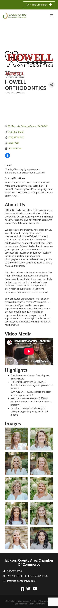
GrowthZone (40, 604)
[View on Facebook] (7, 157)
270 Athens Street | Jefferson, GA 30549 (27, 576)
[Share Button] (51, 85)
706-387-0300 (14, 571)
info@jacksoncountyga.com (21, 580)
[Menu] (51, 15)
